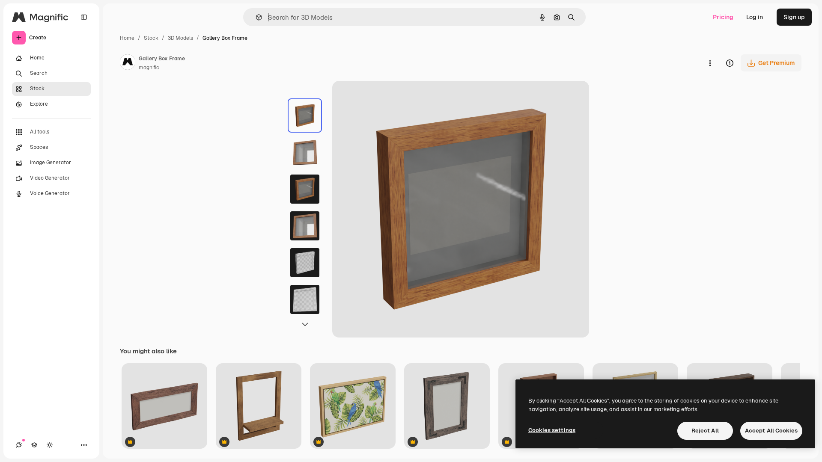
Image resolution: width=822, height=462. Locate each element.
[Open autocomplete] (255, 17)
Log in (754, 17)
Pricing (723, 17)
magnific (149, 67)
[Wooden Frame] (164, 406)
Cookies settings (551, 430)
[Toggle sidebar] (84, 17)
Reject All (705, 430)
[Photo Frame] (447, 406)
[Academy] (34, 445)
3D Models (180, 38)
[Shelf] (258, 406)
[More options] (709, 62)
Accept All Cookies (771, 430)
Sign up (794, 17)
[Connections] (19, 445)
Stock (151, 38)
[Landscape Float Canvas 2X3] (353, 406)
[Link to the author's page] (127, 63)
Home (127, 38)
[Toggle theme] (50, 445)
